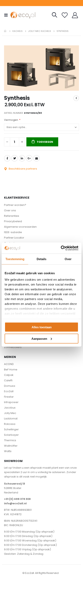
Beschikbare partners (22, 169)
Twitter (14, 158)
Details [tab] (41, 259)
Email (36, 158)
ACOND (9, 364)
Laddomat (11, 418)
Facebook (7, 158)
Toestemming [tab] (14, 259)
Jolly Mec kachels (39, 31)
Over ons (10, 210)
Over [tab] (68, 259)
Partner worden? (15, 205)
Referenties (11, 216)
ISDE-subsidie (13, 232)
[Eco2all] (18, 15)
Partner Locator (14, 238)
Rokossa (9, 424)
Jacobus (10, 408)
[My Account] (75, 15)
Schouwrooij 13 (14, 484)
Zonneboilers (13, 347)
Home (5, 31)
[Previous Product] (76, 98)
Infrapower (11, 402)
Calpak (8, 375)
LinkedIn (22, 158)
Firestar (9, 397)
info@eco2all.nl (15, 503)
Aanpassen (39, 338)
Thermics (10, 440)
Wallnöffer (11, 446)
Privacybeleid (13, 221)
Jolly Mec (10, 413)
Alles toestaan (42, 327)
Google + (29, 158)
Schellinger (11, 429)
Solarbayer (11, 435)
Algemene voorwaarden (20, 227)
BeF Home (10, 369)
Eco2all (8, 391)
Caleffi (8, 380)
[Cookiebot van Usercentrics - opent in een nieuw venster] (60, 248)
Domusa (9, 386)
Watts (7, 451)
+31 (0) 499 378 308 (17, 499)
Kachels (17, 31)
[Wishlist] (64, 15)
